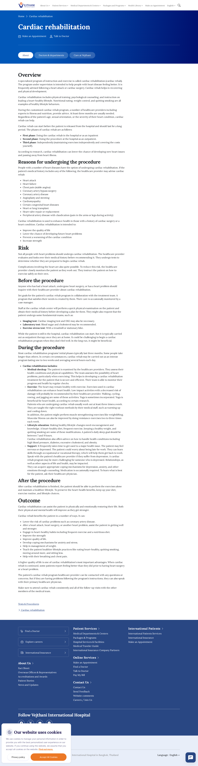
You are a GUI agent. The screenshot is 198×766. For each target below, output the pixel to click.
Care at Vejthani (82, 55)
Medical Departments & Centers (90, 633)
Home (21, 16)
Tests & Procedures (28, 603)
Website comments (83, 695)
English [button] (170, 5)
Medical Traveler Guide (86, 646)
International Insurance (141, 637)
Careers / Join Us (82, 699)
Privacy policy (18, 757)
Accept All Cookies (48, 757)
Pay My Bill (79, 675)
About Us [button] (44, 5)
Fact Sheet (23, 668)
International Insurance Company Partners (96, 650)
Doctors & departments (51, 55)
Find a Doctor (80, 666)
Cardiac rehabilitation (32, 610)
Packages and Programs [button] (113, 5)
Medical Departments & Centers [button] (85, 5)
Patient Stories (26, 680)
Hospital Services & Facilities (88, 641)
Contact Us (79, 687)
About (25, 55)
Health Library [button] (134, 5)
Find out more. (46, 749)
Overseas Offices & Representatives (37, 672)
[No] (68, 724)
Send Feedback (81, 691)
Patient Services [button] (59, 5)
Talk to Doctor (61, 36)
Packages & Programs (84, 637)
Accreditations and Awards (32, 676)
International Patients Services (144, 633)
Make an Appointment (155, 5)
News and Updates (28, 684)
